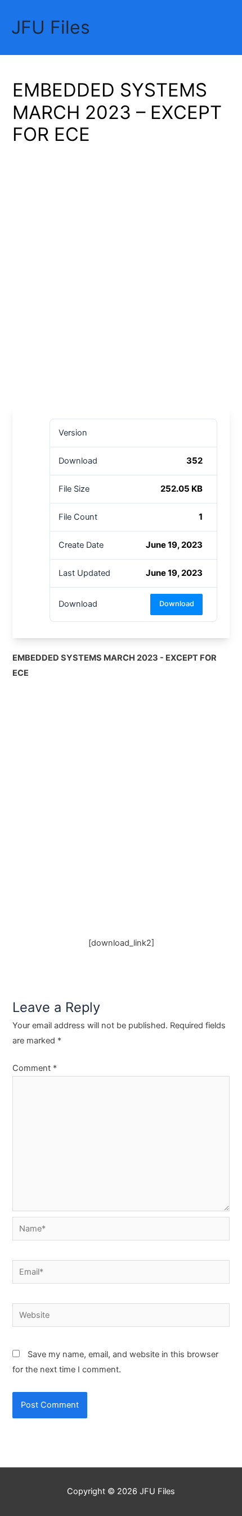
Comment (34, 1068)
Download (176, 603)
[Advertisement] (121, 280)
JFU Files (50, 27)
